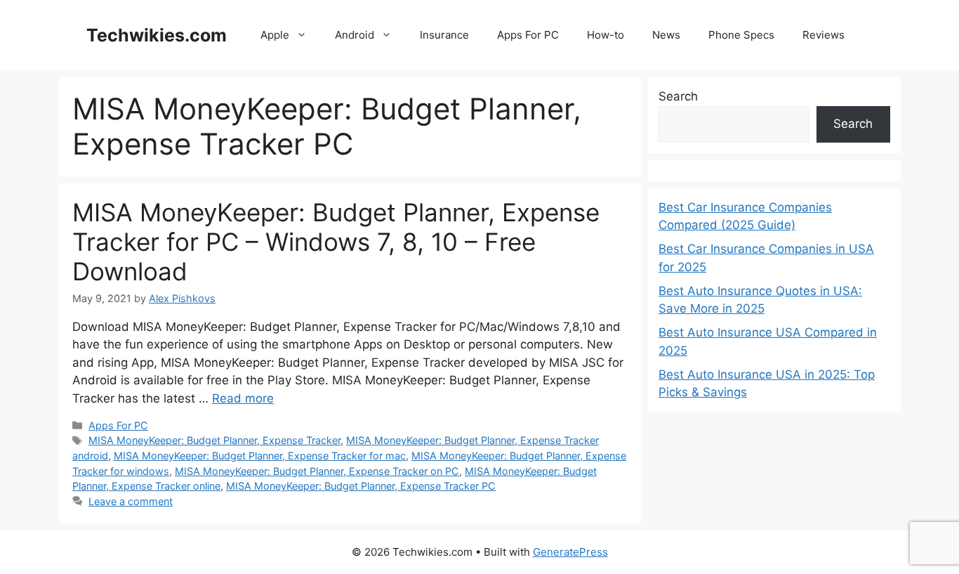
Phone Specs (741, 34)
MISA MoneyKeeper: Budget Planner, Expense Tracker (214, 440)
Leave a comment (130, 501)
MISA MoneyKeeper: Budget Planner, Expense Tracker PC (361, 486)
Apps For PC (528, 34)
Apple (274, 34)
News (666, 34)
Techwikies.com (156, 35)
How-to (605, 34)
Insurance (444, 34)
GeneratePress (570, 552)
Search (678, 96)
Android (354, 34)
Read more (243, 398)
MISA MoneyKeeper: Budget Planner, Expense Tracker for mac (260, 456)
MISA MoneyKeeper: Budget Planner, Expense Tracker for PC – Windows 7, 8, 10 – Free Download (336, 241)
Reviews (823, 34)
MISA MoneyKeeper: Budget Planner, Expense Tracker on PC (317, 471)
